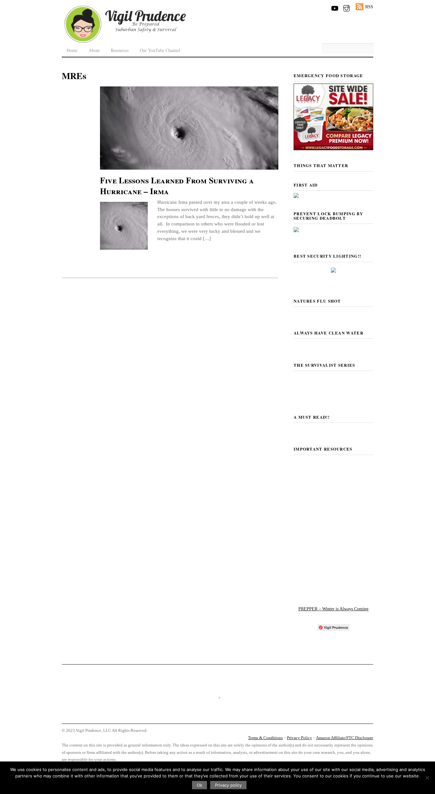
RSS (369, 6)
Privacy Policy (299, 738)
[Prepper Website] (333, 590)
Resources (120, 50)
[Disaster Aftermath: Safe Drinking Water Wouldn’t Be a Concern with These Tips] (217, 717)
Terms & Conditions (265, 738)
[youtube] (334, 7)
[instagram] (346, 7)
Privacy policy (228, 785)
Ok (199, 785)
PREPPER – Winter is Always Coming (333, 608)
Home (72, 50)
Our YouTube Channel (160, 50)
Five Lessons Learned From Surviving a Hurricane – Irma (177, 185)
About (94, 50)
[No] (427, 778)
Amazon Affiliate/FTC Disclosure (344, 738)
